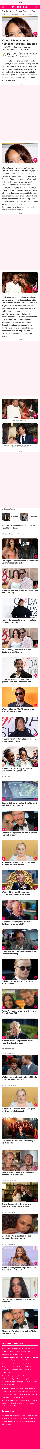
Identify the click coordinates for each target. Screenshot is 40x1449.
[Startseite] (20, 7)
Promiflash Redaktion (22, 47)
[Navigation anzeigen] (3, 7)
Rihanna (5, 61)
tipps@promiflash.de (10, 528)
